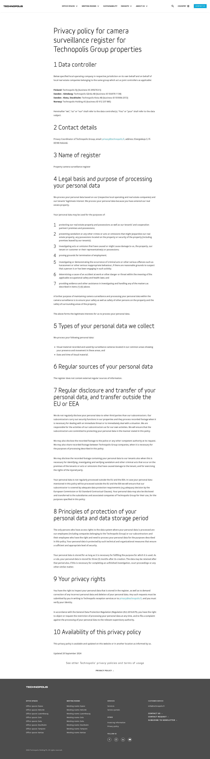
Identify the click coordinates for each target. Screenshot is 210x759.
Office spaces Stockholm (36, 725)
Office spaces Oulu (34, 721)
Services (110, 706)
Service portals (113, 710)
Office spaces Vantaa (35, 732)
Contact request (157, 716)
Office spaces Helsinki (35, 710)
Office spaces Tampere (35, 729)
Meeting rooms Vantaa (76, 732)
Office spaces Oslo (34, 717)
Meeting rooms (73, 701)
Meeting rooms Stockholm (78, 725)
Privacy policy (104, 670)
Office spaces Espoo (34, 706)
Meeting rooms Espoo (76, 706)
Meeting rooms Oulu (75, 721)
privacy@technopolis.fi (113, 139)
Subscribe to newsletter (161, 720)
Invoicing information (116, 722)
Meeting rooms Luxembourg (78, 713)
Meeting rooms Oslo (75, 717)
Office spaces (32, 701)
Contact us (200, 6)
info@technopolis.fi (156, 706)
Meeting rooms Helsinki (77, 710)
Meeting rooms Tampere (77, 729)
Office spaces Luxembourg (37, 713)
